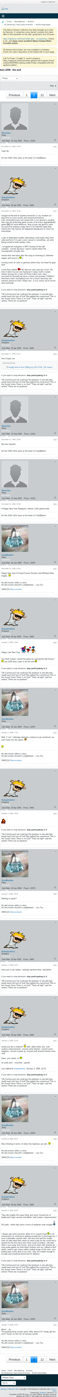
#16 (55, 147)
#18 (55, 354)
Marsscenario (16, 589)
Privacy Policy (54, 1390)
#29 (55, 1211)
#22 (55, 643)
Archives (31, 21)
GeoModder (8, 555)
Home (3, 1370)
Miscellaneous (20, 21)
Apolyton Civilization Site (9, 1389)
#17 (55, 211)
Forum (9, 21)
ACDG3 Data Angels (43, 25)
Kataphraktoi (8, 197)
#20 (55, 504)
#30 (55, 1325)
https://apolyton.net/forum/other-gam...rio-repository (25, 39)
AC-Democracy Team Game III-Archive (18, 25)
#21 (55, 569)
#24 (55, 814)
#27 (55, 1041)
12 (42, 95)
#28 (55, 1139)
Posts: (27, 141)
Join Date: (6, 141)
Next (52, 95)
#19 (55, 440)
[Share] (55, 140)
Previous (14, 95)
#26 (55, 965)
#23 (55, 733)
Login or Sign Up (48, 2)
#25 (55, 894)
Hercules (6, 133)
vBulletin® (43, 1392)
